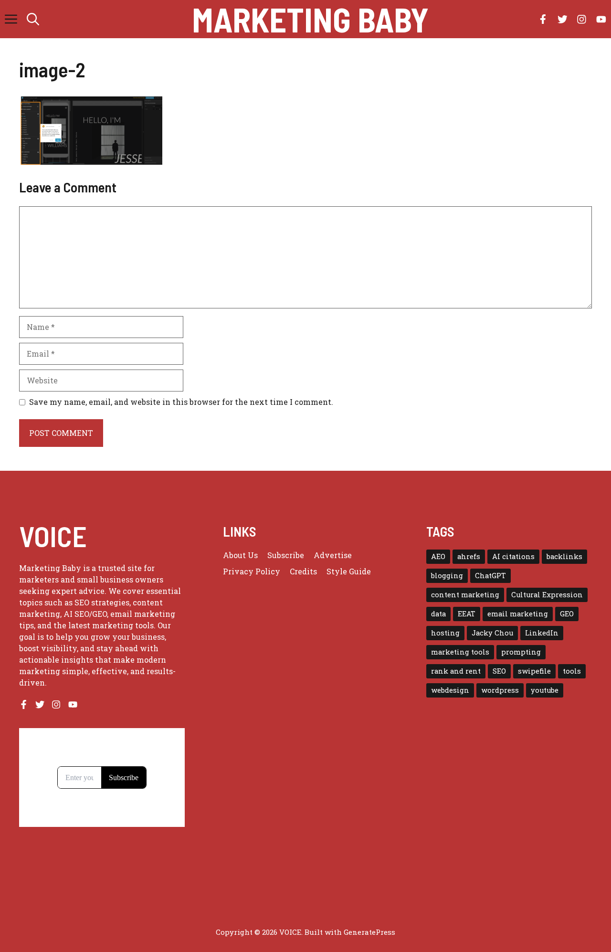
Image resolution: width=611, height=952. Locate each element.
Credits (303, 571)
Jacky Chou (492, 632)
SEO (499, 671)
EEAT (466, 613)
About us (240, 555)
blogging (447, 575)
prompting (521, 651)
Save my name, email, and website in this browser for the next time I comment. (181, 402)
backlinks (564, 556)
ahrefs (468, 556)
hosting (445, 632)
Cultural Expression (547, 594)
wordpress (500, 690)
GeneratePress (369, 932)
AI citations (513, 556)
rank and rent (456, 671)
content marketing (465, 594)
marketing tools (460, 651)
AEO (438, 556)
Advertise (333, 555)
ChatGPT (490, 575)
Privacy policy (251, 571)
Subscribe (285, 555)
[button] (33, 19)
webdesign (450, 690)
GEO (567, 613)
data (438, 613)
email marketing (517, 613)
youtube (544, 690)
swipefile (534, 671)
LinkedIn (541, 632)
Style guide (349, 571)
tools (572, 671)
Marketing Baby (310, 19)
